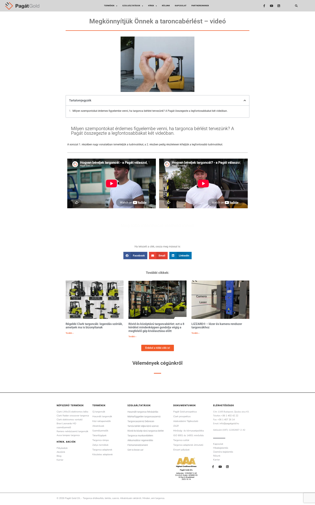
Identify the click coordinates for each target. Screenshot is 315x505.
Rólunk (166, 6)
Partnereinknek (200, 6)
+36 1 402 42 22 (229, 415)
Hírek (151, 6)
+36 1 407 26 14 (226, 419)
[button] (296, 5)
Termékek (109, 6)
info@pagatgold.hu (229, 423)
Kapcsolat (181, 6)
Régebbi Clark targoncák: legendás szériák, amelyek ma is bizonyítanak (94, 325)
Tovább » (70, 333)
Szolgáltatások (131, 6)
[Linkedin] (278, 5)
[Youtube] (271, 5)
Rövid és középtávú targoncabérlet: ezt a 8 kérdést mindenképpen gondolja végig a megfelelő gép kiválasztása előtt (156, 327)
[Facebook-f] (264, 5)
